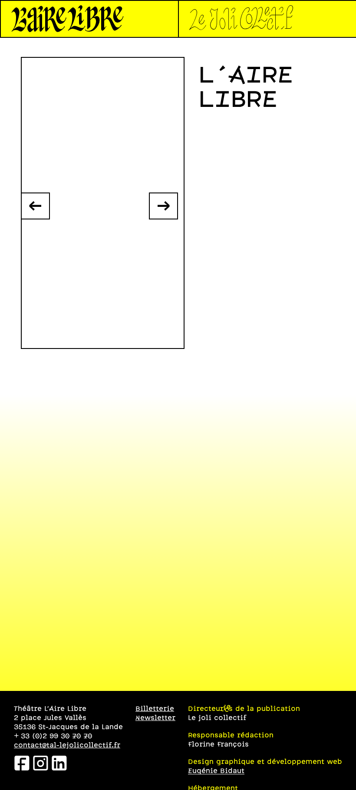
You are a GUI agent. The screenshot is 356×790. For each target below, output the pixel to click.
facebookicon (22, 764)
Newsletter (155, 718)
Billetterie (154, 709)
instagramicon (41, 764)
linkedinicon (59, 764)
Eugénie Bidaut (216, 771)
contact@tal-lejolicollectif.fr (67, 745)
